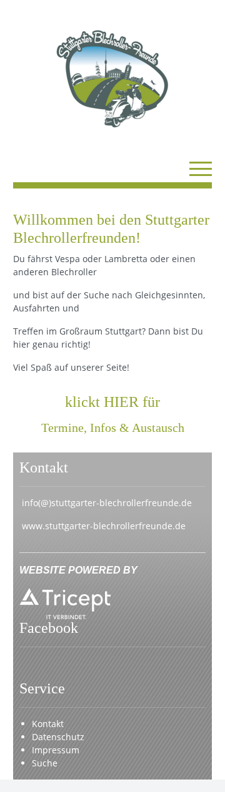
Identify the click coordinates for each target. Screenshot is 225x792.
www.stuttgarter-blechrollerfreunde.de (104, 526)
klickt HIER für (112, 402)
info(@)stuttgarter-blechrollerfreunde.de (107, 503)
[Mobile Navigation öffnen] (200, 168)
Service (42, 688)
